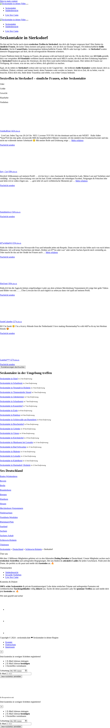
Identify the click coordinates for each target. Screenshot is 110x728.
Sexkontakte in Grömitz (10, 429)
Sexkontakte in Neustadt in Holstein (15, 388)
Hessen (3, 504)
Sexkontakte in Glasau (9, 433)
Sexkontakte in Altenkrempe (12, 397)
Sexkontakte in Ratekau (10, 415)
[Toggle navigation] (27, 4)
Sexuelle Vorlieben (13, 575)
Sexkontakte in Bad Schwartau (13, 447)
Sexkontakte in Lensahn (10, 456)
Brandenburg (5, 490)
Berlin (2, 485)
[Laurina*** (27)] (10, 355)
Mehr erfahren (77, 140)
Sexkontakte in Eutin (9, 410)
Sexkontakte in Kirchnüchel (12, 438)
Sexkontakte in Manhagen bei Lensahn (16, 442)
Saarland (3, 526)
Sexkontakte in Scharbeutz (11, 383)
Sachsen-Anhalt (6, 535)
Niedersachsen (6, 513)
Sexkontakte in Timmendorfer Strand (15, 392)
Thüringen (4, 545)
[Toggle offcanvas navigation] (27, 20)
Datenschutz (10, 644)
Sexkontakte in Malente (10, 451)
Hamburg (4, 499)
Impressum (10, 647)
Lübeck (17, 131)
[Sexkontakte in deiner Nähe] (13, 3)
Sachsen (3, 531)
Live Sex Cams (11, 15)
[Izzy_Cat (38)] (10, 167)
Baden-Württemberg (8, 476)
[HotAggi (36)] (10, 279)
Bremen (3, 494)
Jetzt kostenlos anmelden (11, 676)
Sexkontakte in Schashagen (11, 401)
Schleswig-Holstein (8, 540)
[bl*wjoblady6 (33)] (10, 238)
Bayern (3, 481)
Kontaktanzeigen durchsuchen (13, 367)
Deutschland (18, 549)
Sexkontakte (10, 8)
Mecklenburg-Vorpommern (11, 508)
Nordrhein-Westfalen (9, 517)
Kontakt (8, 642)
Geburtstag (4, 670)
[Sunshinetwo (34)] (10, 207)
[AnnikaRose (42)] (10, 126)
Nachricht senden (7, 145)
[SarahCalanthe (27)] (10, 317)
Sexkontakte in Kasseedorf (11, 406)
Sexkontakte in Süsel (9, 378)
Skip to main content (8, 1)
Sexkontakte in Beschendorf (12, 424)
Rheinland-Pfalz (7, 522)
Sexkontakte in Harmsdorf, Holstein (15, 465)
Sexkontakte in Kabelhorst (11, 460)
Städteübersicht (11, 10)
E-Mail (3, 673)
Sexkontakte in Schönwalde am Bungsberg (18, 419)
